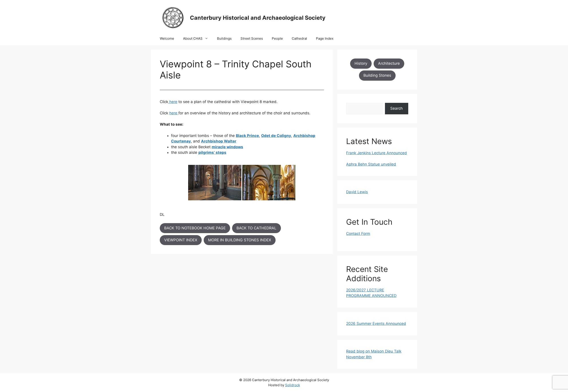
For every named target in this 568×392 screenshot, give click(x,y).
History (361, 63)
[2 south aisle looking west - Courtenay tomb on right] (269, 182)
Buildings (224, 38)
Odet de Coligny (276, 135)
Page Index (324, 38)
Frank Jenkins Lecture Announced (376, 153)
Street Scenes (252, 38)
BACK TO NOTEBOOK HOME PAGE (195, 228)
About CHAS (193, 38)
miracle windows (227, 147)
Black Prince (247, 135)
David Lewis (357, 192)
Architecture (389, 63)
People (277, 38)
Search (396, 108)
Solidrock (292, 385)
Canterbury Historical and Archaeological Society (257, 17)
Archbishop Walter (218, 141)
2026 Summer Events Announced (376, 323)
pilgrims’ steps (212, 152)
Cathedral (299, 38)
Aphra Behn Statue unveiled (371, 164)
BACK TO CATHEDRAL (256, 228)
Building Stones (377, 75)
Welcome (167, 38)
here (173, 101)
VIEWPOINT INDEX (180, 240)
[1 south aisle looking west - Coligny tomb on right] (214, 182)
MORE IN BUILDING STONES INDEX (239, 240)
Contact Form (358, 233)
